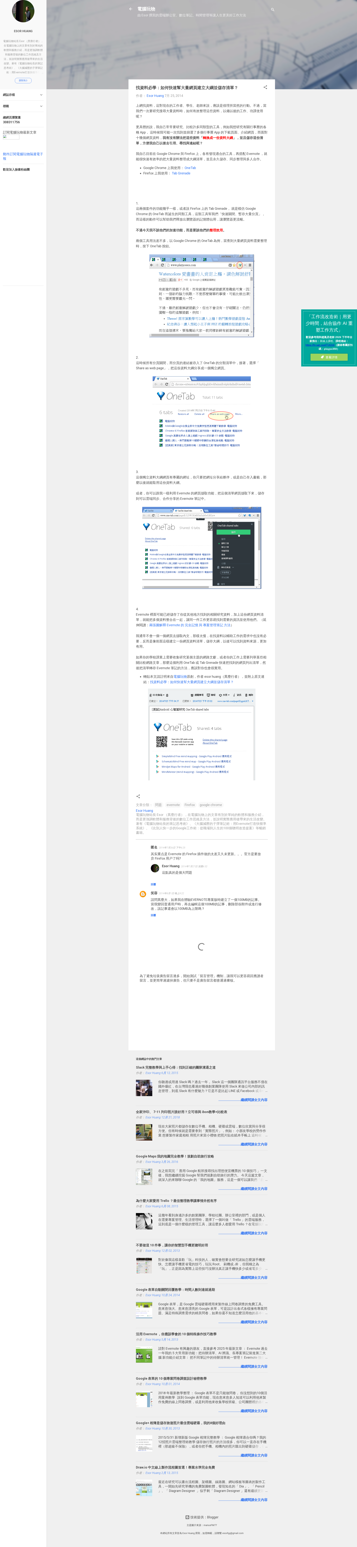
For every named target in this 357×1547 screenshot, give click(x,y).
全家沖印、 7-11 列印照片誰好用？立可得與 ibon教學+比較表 (181, 1112)
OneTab (190, 168)
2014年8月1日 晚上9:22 (171, 893)
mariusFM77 (210, 1525)
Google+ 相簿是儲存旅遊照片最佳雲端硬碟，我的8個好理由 (180, 1423)
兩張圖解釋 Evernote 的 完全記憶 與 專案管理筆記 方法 (190, 625)
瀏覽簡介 (23, 80)
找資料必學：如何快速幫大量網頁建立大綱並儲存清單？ (192, 682)
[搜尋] (273, 10)
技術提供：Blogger (204, 1517)
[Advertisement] (201, 50)
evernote (173, 805)
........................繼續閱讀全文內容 (243, 1100)
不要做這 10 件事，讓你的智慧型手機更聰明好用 (172, 1245)
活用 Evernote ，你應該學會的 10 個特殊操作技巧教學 (176, 1334)
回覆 (153, 884)
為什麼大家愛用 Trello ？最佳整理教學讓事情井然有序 (176, 1201)
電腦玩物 (146, 9)
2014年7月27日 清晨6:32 (194, 866)
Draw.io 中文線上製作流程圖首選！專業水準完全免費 (175, 1467)
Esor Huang (171, 866)
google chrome (211, 805)
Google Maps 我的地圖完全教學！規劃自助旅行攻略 (175, 1156)
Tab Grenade (181, 173)
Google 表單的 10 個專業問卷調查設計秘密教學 (171, 1378)
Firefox (190, 805)
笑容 (154, 893)
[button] (265, 88)
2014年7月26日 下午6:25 (172, 847)
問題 (158, 805)
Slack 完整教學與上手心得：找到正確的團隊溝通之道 (176, 1067)
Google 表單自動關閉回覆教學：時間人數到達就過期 (175, 1290)
